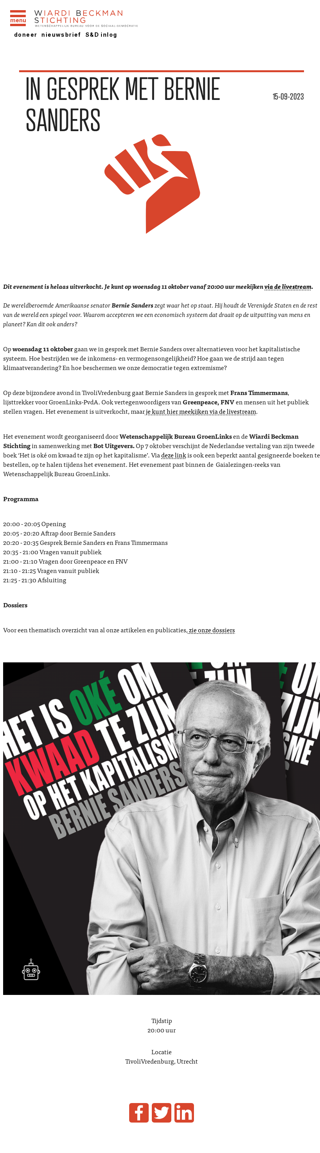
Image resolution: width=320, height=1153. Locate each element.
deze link (173, 455)
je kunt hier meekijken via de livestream (200, 411)
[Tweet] (161, 1113)
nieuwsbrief (61, 34)
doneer (25, 34)
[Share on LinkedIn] (184, 1113)
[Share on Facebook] (139, 1113)
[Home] (106, 19)
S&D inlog (101, 34)
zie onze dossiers (211, 630)
